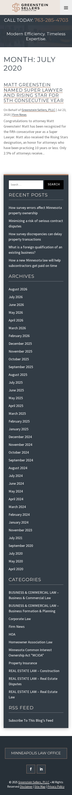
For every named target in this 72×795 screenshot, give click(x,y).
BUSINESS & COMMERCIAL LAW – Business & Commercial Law (34, 595)
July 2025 (16, 382)
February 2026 (19, 335)
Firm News (19, 115)
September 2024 (21, 460)
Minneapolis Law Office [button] (36, 753)
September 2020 (21, 545)
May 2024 (16, 491)
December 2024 (20, 436)
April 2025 (16, 405)
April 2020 (16, 569)
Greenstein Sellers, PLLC (38, 110)
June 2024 (16, 483)
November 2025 (20, 351)
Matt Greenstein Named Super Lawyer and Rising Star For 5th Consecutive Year (34, 92)
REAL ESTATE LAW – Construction (34, 670)
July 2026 (16, 297)
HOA (12, 634)
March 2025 (17, 413)
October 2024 (19, 452)
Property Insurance (23, 663)
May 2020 (16, 561)
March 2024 (17, 506)
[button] (66, 7)
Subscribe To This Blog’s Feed (31, 720)
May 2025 (16, 398)
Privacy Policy (55, 786)
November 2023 (20, 530)
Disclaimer (26, 786)
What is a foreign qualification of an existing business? (35, 250)
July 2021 (16, 538)
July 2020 (16, 553)
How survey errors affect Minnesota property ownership (35, 210)
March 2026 (17, 328)
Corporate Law (20, 618)
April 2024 (16, 499)
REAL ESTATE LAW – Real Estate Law (33, 694)
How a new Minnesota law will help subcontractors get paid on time (35, 263)
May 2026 (16, 312)
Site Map (40, 786)
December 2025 (20, 343)
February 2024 (19, 514)
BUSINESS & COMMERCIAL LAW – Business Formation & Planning (34, 608)
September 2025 (21, 367)
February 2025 (19, 421)
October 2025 (19, 359)
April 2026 (16, 320)
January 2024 (18, 522)
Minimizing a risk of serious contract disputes (36, 223)
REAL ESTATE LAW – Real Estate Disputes (33, 681)
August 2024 (18, 468)
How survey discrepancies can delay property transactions (35, 237)
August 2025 (18, 374)
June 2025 (16, 390)
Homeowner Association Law (30, 642)
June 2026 (16, 304)
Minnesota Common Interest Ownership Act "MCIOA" (30, 652)
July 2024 (16, 475)
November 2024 (20, 444)
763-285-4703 (51, 20)
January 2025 (18, 429)
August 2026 (18, 289)
